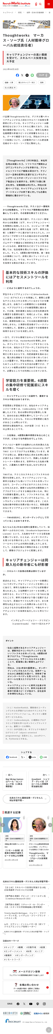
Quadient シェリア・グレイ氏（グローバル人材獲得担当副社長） (40, 780)
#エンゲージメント (13, 951)
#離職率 (8, 955)
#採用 (29, 951)
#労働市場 (31, 947)
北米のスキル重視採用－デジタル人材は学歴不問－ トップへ (26, 933)
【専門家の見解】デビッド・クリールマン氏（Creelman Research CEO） (25, 897)
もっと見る (9, 87)
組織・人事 (9, 82)
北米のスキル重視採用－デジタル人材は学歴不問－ (26, 799)
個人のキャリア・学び (26, 82)
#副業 (42, 947)
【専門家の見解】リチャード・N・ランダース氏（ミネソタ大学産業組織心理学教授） (24, 905)
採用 (41, 82)
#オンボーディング (24, 955)
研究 (19, 12)
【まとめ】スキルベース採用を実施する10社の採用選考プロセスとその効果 (25, 888)
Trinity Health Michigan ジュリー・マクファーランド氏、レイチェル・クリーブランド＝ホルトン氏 (25, 915)
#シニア (39, 951)
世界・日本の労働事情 (35, 12)
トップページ (8, 12)
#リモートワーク (12, 959)
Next (50, 825)
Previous (3, 825)
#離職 (20, 947)
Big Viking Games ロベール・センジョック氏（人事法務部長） (16, 780)
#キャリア (9, 947)
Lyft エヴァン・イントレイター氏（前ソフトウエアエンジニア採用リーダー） (24, 925)
